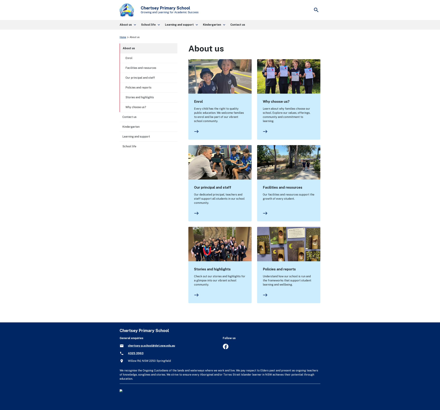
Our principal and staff (212, 187)
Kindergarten (131, 126)
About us (129, 48)
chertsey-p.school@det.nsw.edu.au (151, 345)
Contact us (129, 117)
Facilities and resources (282, 187)
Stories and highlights (212, 269)
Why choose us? (276, 101)
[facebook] (225, 348)
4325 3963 (136, 353)
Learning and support (136, 136)
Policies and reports (279, 269)
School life (129, 146)
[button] (127, 25)
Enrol (198, 101)
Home (123, 37)
